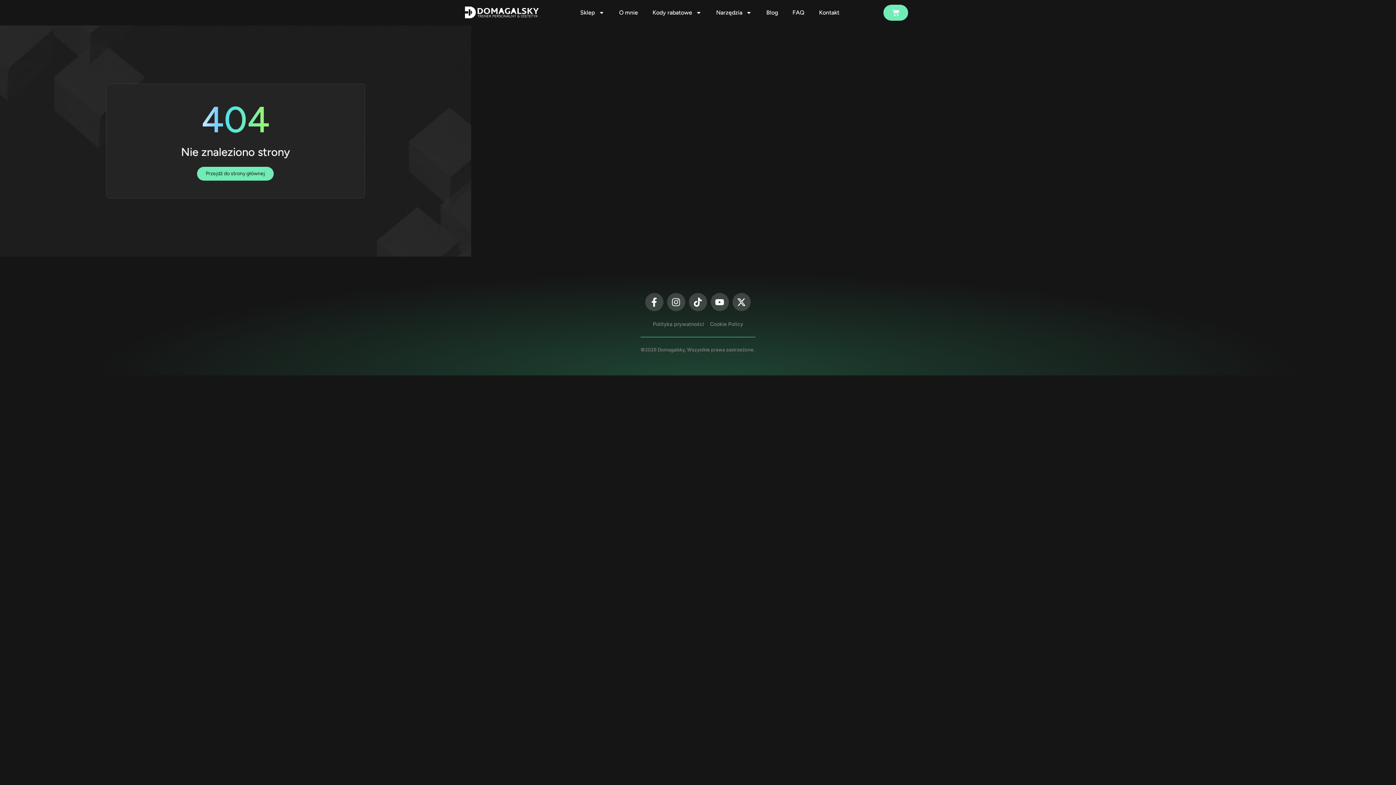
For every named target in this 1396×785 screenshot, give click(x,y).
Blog (772, 12)
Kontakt (829, 12)
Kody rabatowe (672, 12)
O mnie (628, 12)
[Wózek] (895, 13)
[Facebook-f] (654, 302)
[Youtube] (720, 302)
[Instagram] (676, 302)
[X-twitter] (742, 302)
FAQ (799, 12)
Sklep (587, 12)
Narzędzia (729, 12)
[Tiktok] (698, 302)
